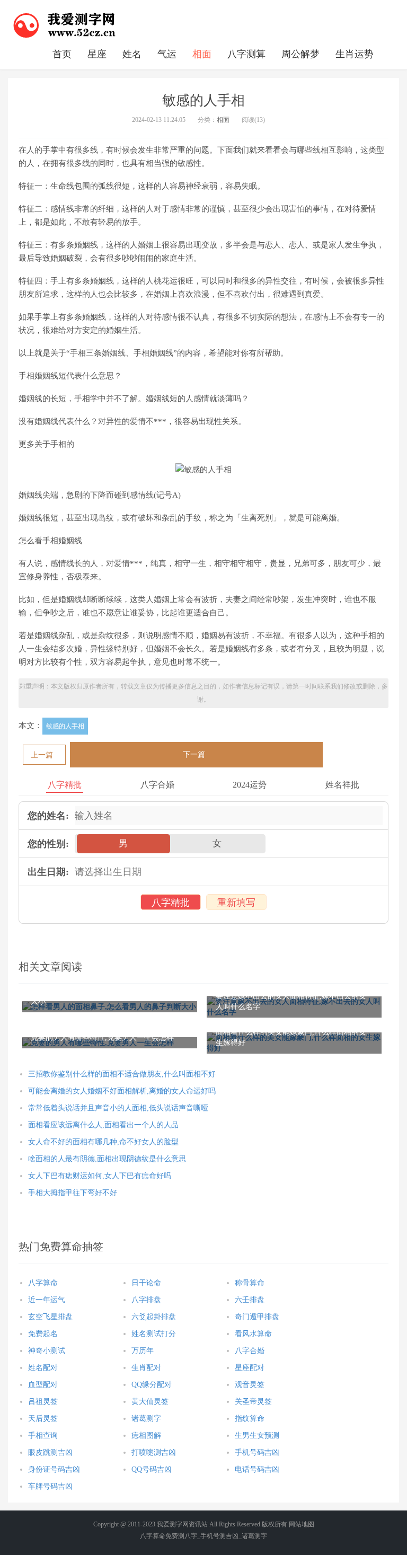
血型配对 (43, 1385)
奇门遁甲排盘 (257, 1317)
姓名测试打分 (153, 1334)
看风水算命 (253, 1334)
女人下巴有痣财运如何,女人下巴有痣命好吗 (99, 1176)
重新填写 (236, 902)
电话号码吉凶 (257, 1469)
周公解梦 (300, 54)
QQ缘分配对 (151, 1385)
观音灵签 (249, 1385)
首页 (62, 54)
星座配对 (249, 1368)
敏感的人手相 (65, 726)
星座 (97, 54)
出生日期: (48, 872)
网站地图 (301, 1524)
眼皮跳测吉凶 (50, 1452)
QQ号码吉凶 (151, 1469)
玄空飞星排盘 (50, 1317)
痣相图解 (146, 1435)
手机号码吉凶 (257, 1452)
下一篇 (194, 754)
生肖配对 (146, 1368)
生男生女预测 (257, 1435)
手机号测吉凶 (219, 1536)
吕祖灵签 (43, 1402)
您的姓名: (48, 815)
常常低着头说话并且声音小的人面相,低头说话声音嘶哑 (118, 1108)
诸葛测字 (146, 1419)
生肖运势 (354, 54)
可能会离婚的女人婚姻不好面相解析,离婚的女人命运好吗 (122, 1091)
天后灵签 (43, 1419)
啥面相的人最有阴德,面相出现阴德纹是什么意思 (107, 1159)
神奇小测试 (46, 1351)
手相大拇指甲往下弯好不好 (72, 1193)
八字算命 (43, 1283)
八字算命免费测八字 (168, 1536)
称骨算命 (249, 1283)
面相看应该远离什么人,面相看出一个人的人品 (103, 1125)
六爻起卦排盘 (153, 1317)
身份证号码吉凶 (54, 1469)
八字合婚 (249, 1351)
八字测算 (246, 54)
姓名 (131, 54)
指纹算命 (249, 1419)
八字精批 (171, 902)
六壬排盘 (249, 1300)
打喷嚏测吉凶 (153, 1452)
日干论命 (146, 1283)
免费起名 (43, 1334)
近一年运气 (46, 1300)
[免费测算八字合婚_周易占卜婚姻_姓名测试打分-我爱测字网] (64, 24)
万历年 (142, 1351)
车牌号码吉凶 (50, 1486)
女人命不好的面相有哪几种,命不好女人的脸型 (103, 1142)
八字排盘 (146, 1300)
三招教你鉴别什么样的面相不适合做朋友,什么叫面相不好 (122, 1074)
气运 (166, 54)
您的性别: (48, 843)
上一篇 (42, 755)
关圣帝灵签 (253, 1402)
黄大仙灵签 (150, 1402)
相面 (201, 54)
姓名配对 (43, 1368)
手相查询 (43, 1435)
